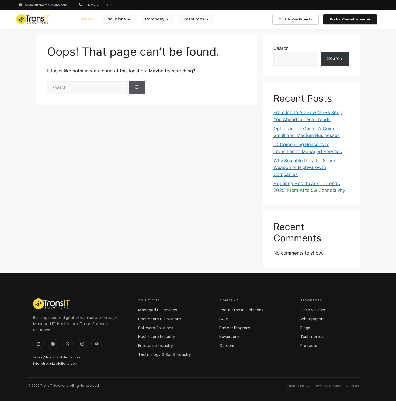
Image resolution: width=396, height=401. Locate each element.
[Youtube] (96, 344)
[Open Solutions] (129, 19)
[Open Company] (167, 19)
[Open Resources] (207, 19)
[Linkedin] (38, 344)
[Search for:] (88, 87)
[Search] (137, 87)
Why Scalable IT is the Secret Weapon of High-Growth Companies (305, 167)
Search (281, 48)
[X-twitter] (67, 344)
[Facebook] (53, 344)
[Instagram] (82, 344)
